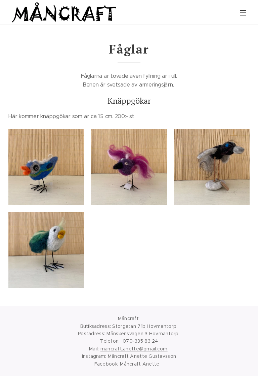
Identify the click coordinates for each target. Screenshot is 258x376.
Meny (243, 12)
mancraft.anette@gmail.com (134, 349)
